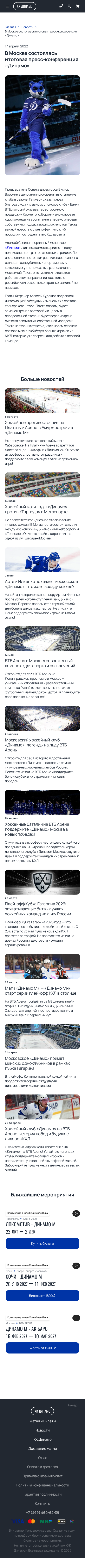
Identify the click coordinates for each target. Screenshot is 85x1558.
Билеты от (42, 1295)
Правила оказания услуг (42, 1476)
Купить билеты (42, 1243)
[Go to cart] (77, 6)
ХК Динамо (25, 6)
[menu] (7, 6)
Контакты (42, 1503)
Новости (42, 1430)
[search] (69, 6)
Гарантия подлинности (43, 1494)
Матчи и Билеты (43, 1421)
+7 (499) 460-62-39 (42, 1512)
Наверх (73, 1405)
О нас (42, 1457)
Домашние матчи (42, 1448)
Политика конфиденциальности (42, 1485)
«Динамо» (13, 247)
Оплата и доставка (42, 1466)
